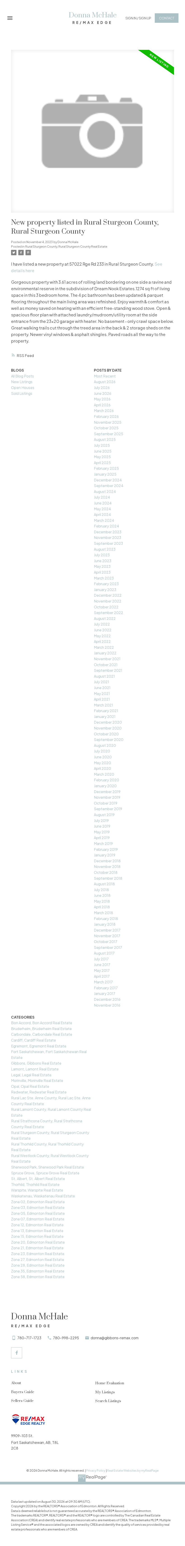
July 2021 (101, 681)
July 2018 (101, 889)
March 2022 (104, 647)
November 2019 (107, 797)
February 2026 (106, 416)
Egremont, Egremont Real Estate (38, 1046)
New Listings (21, 381)
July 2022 (102, 624)
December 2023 (107, 531)
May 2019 (102, 832)
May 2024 (102, 508)
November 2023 (107, 537)
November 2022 (107, 601)
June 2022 (102, 630)
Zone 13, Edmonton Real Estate (37, 1230)
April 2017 (102, 976)
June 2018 (102, 895)
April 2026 (102, 405)
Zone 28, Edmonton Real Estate (38, 1265)
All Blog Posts (22, 376)
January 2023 (105, 589)
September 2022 (108, 612)
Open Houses (22, 387)
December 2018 (107, 860)
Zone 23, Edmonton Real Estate (37, 1253)
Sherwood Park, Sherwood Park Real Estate (47, 1167)
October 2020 (106, 734)
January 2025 (105, 474)
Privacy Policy (95, 1470)
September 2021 (108, 670)
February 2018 (106, 918)
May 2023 (102, 566)
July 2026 (102, 387)
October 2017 (105, 941)
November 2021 (107, 658)
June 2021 (102, 687)
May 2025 (102, 456)
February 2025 (106, 468)
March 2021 (103, 705)
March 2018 (103, 912)
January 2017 (104, 993)
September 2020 (108, 739)
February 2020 (106, 780)
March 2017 (103, 982)
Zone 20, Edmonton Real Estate (38, 1242)
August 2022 (105, 618)
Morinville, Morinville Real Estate (37, 1080)
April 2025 (102, 462)
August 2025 (105, 439)
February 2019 (106, 849)
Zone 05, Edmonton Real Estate (38, 1213)
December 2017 (107, 930)
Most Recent (105, 376)
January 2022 (105, 653)
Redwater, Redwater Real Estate (39, 1092)
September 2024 (108, 485)
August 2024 (105, 491)
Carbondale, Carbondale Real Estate (41, 1034)
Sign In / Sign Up (138, 18)
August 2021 (104, 676)
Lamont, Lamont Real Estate (35, 1069)
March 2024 (104, 520)
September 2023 (108, 543)
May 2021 (102, 693)
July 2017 (101, 959)
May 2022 (102, 635)
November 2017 (107, 935)
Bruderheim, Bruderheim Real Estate (41, 1028)
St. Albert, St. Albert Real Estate (38, 1178)
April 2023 (102, 572)
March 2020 (104, 774)
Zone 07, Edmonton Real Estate (37, 1219)
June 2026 (102, 393)
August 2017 (104, 953)
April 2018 (102, 906)
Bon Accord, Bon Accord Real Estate (41, 1022)
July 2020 (102, 751)
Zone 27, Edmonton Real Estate (37, 1259)
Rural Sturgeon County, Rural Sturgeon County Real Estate (66, 246)
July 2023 (102, 554)
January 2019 (104, 855)
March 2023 (104, 578)
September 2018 (108, 878)
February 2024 (106, 526)
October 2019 (105, 803)
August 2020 (105, 745)
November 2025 (107, 422)
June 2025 (102, 451)
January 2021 (105, 716)
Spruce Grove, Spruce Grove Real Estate (45, 1173)
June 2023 (102, 560)
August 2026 (105, 381)
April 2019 (102, 837)
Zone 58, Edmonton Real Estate (38, 1276)
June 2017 (102, 964)
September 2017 (108, 947)
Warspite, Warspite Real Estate (37, 1190)
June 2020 (103, 757)
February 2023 (106, 583)
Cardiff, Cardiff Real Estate (33, 1040)
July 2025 (102, 445)
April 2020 (102, 768)
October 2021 (106, 664)
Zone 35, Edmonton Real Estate (37, 1271)
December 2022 (108, 595)
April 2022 (102, 641)
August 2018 (104, 883)
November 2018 (107, 866)
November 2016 (107, 1005)
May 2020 (102, 762)
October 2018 (106, 872)
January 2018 (105, 924)
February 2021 (106, 710)
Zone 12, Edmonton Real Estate (37, 1224)
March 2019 (103, 843)
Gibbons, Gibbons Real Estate (36, 1063)
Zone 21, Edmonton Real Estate (37, 1247)
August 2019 (104, 814)
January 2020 (105, 785)
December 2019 (107, 791)
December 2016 (107, 999)
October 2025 (106, 428)
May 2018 (102, 901)
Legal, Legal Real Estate (31, 1074)
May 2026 (102, 399)
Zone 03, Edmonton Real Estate (38, 1207)
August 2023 (105, 549)
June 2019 (102, 826)
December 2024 (108, 480)
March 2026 (104, 410)
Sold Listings (21, 393)
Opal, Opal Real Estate (30, 1086)
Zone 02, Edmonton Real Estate (38, 1201)
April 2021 (102, 699)
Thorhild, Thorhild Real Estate (35, 1184)
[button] (138, 18)
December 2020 (108, 722)
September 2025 (108, 433)
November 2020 (108, 728)
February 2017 (106, 987)
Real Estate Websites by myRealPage (133, 1470)
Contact (166, 18)
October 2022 (106, 607)
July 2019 (101, 820)
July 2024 (102, 497)
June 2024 (103, 503)
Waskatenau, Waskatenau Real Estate (43, 1196)
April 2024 (102, 514)
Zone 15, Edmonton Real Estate (37, 1236)
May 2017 (102, 970)
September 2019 (108, 808)
